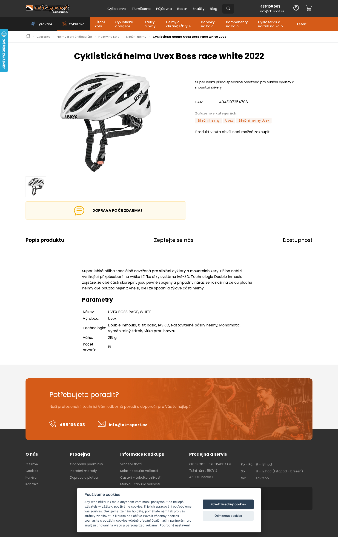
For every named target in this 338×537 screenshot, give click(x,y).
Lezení (302, 24)
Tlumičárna (141, 8)
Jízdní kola (100, 24)
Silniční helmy (136, 37)
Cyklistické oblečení (124, 24)
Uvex (229, 120)
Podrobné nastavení (175, 525)
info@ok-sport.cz (272, 11)
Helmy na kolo (109, 37)
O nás (32, 454)
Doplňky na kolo (208, 24)
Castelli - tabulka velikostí (140, 477)
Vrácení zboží (131, 464)
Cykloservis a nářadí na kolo (270, 24)
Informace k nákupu (142, 454)
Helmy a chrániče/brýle (178, 24)
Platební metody (83, 470)
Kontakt (32, 484)
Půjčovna (164, 8)
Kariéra (31, 477)
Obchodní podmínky (86, 464)
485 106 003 (270, 6)
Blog (213, 8)
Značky (198, 8)
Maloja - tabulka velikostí (140, 484)
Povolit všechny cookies (228, 504)
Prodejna (80, 454)
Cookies (32, 470)
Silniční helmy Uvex (254, 120)
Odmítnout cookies (228, 515)
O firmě (32, 464)
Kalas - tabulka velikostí (139, 470)
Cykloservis (116, 8)
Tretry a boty (149, 24)
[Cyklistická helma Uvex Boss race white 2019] (106, 122)
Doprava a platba (84, 477)
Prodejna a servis (208, 454)
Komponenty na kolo (237, 24)
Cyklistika (43, 37)
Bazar (182, 8)
